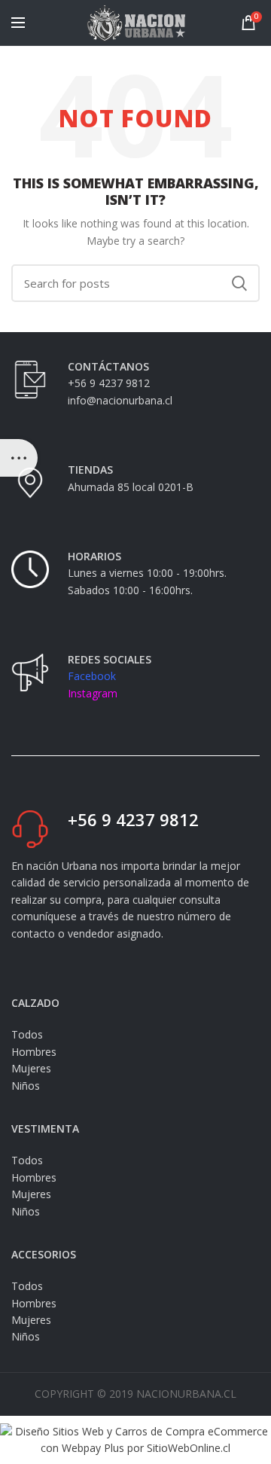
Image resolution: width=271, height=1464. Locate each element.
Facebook (92, 676)
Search (239, 283)
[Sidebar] (19, 458)
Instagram (92, 693)
